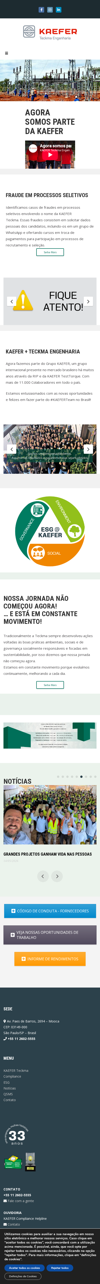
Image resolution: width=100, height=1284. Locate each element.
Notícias (9, 1088)
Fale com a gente (20, 1201)
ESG (6, 1082)
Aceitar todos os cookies (24, 1268)
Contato (9, 1100)
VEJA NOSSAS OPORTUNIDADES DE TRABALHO (47, 935)
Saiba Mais (50, 252)
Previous (11, 301)
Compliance (12, 1076)
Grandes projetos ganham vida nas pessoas (47, 854)
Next (88, 301)
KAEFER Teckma (15, 1070)
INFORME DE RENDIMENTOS (52, 958)
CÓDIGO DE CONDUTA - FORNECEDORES (53, 911)
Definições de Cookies (23, 1276)
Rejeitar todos (60, 1268)
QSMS (8, 1094)
